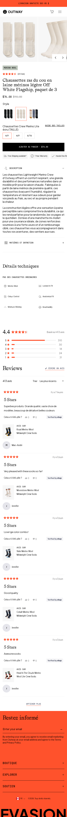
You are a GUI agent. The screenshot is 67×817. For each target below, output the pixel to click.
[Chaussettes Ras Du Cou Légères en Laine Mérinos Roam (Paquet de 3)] (33, 114)
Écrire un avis (55, 368)
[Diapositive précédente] (55, 57)
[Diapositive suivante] (62, 57)
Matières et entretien (21, 242)
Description (15, 168)
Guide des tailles (54, 126)
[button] (33, 340)
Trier (35, 381)
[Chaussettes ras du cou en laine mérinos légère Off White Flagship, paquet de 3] (21, 114)
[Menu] (60, 12)
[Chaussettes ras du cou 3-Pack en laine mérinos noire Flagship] (8, 114)
